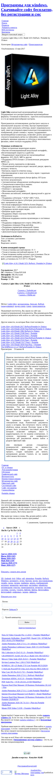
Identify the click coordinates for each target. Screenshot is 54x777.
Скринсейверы (8, 490)
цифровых (16, 592)
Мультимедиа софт (19, 44)
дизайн (4, 583)
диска (10, 583)
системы (4, 590)
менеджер (23, 585)
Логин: (5, 602)
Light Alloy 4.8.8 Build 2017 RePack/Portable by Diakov (24, 327)
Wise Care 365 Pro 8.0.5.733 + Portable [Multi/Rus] (22, 672)
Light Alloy (12, 304)
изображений (42, 583)
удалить (20, 590)
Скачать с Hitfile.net (27, 295)
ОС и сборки (7, 467)
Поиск (4, 23)
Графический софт (9, 474)
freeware (33, 304)
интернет (5, 585)
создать (12, 590)
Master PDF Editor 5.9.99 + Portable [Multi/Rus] (21, 708)
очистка (16, 587)
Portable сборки (8, 493)
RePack (46, 578)
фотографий (6, 592)
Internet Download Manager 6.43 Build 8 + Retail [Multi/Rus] (26, 694)
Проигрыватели (36, 44)
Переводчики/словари (11, 479)
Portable (38, 578)
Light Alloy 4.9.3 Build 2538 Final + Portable (19, 333)
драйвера (25, 583)
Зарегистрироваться (27, 628)
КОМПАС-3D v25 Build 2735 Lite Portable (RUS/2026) (25, 665)
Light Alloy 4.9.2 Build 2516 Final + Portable (19, 340)
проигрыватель (38, 306)
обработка (43, 585)
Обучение (6, 472)
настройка (33, 585)
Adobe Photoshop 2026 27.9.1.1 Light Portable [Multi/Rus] (25, 691)
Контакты (6, 32)
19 (8, 541)
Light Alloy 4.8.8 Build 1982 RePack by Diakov (20, 331)
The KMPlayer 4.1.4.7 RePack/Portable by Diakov (21, 347)
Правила (5, 25)
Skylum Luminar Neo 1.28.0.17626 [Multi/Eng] (21, 662)
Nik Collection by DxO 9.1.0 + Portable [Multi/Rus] (22, 652)
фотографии (43, 590)
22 (18, 541)
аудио (22, 581)
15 (18, 539)
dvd (13, 578)
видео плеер (20, 306)
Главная (5, 21)
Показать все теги (8, 596)
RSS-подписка (8, 30)
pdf (23, 578)
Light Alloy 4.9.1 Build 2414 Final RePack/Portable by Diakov (26, 338)
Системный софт (9, 485)
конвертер (14, 585)
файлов (27, 590)
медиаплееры (23, 304)
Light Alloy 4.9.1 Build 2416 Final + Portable (19, 336)
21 (15, 541)
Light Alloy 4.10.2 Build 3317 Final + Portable (19, 342)
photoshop (30, 578)
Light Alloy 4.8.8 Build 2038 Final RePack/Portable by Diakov (26, 329)
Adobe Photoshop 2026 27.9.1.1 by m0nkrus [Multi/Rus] (24, 644)
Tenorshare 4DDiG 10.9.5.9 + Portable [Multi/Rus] (22, 679)
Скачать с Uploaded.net (27, 293)
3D (2, 578)
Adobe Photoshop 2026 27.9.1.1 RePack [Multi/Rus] (23, 675)
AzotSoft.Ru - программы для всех (37, 772)
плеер (28, 306)
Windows (5, 581)
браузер (28, 581)
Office (18, 578)
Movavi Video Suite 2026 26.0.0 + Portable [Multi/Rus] (24, 659)
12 (8, 539)
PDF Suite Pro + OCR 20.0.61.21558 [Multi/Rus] (21, 682)
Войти (27, 622)
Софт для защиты (9, 488)
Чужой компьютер (13, 617)
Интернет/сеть (8, 476)
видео (35, 581)
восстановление (45, 581)
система (47, 587)
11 (5, 539)
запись (32, 583)
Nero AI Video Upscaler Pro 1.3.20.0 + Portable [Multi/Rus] (26, 635)
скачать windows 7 (27, 720)
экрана (25, 592)
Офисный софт (8, 483)
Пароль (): (10, 609)
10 (2, 539)
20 (12, 541)
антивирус (14, 581)
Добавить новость (9, 27)
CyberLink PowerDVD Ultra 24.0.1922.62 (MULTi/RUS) (25, 669)
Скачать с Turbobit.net (27, 290)
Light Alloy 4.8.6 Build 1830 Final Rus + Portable (21, 345)
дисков (17, 583)
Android (7, 578)
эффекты (33, 592)
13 (12, 539)
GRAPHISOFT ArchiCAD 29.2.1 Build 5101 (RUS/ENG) (25, 656)
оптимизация (6, 587)
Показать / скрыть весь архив (13, 572)
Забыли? (13, 609)
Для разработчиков (10, 470)
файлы (34, 590)
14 (15, 539)
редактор (39, 587)
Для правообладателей (27, 766)
